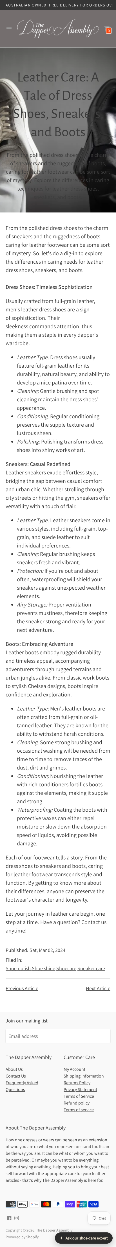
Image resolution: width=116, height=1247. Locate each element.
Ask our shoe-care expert (84, 1238)
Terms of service (79, 1110)
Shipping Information (84, 1076)
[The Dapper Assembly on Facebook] (9, 1217)
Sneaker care (91, 968)
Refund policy (77, 1103)
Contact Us (16, 1076)
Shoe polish (18, 968)
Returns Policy (77, 1083)
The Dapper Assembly (54, 1230)
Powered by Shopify (22, 1236)
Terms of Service (79, 1096)
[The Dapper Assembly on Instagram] (16, 1217)
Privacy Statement (80, 1089)
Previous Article (22, 988)
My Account (74, 1069)
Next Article (98, 988)
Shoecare (66, 968)
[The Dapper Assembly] (58, 28)
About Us (14, 1069)
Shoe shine (43, 968)
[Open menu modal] (9, 28)
